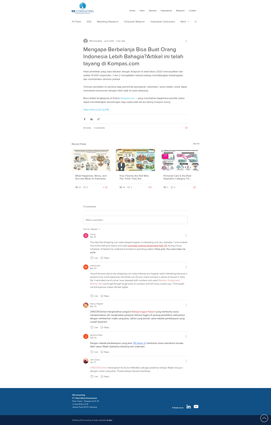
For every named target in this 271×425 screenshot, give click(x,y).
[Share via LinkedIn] (91, 119)
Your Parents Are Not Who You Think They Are (134, 177)
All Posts (76, 21)
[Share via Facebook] (84, 119)
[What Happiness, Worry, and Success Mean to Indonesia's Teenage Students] (91, 160)
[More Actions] (186, 235)
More (183, 21)
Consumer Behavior (134, 21)
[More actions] (186, 41)
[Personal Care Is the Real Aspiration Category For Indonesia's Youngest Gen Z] (179, 160)
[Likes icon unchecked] (92, 258)
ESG (89, 21)
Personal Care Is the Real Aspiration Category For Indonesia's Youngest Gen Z (178, 177)
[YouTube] (196, 406)
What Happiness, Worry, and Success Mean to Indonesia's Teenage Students (91, 177)
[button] (195, 21)
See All (196, 143)
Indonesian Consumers (162, 21)
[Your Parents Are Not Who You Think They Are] (135, 160)
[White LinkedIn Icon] (188, 406)
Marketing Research (107, 21)
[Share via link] (98, 119)
